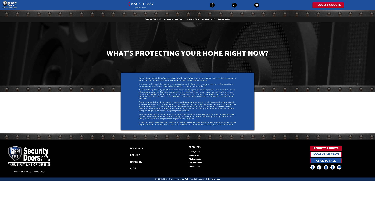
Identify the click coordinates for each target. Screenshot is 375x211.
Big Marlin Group (214, 179)
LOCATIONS (136, 148)
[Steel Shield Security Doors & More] (47, 5)
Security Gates (194, 155)
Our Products (153, 19)
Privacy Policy (184, 179)
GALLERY (135, 155)
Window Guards (195, 159)
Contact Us (208, 19)
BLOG (133, 168)
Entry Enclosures (195, 162)
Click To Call (326, 161)
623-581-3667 (142, 4)
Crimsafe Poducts (195, 166)
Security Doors (194, 152)
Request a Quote (328, 5)
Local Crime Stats (326, 154)
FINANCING (136, 162)
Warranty (224, 19)
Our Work (193, 19)
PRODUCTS (195, 147)
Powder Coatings (174, 19)
